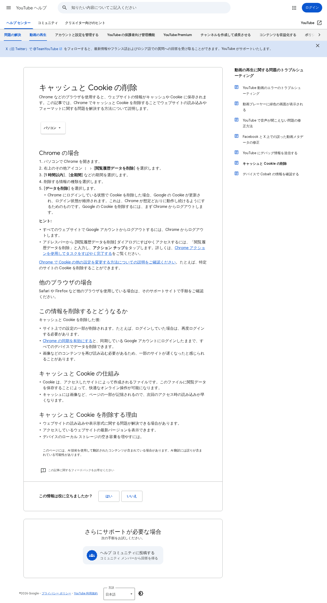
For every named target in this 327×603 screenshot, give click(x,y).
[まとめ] (318, 46)
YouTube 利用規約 (86, 593)
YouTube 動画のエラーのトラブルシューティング (272, 91)
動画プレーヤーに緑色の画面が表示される (273, 107)
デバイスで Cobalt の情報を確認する (271, 174)
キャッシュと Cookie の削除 (265, 163)
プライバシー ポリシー (56, 593)
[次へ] (317, 35)
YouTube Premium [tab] (178, 35)
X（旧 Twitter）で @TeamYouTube (32, 49)
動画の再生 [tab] (38, 35)
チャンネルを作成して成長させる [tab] (226, 35)
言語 (111, 587)
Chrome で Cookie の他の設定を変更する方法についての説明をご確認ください (107, 262)
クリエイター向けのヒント (85, 23)
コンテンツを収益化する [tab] (277, 35)
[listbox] (53, 128)
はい (109, 496)
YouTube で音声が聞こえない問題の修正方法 (272, 123)
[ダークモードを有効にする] (141, 593)
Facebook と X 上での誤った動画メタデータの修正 (273, 140)
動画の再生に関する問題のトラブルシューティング (269, 73)
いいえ (132, 496)
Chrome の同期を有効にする (67, 341)
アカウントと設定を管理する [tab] (77, 35)
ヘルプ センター (18, 23)
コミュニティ (48, 23)
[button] (8, 7)
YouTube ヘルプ (31, 8)
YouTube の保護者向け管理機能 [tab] (131, 35)
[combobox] (150, 7)
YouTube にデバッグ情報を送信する (270, 153)
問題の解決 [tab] (12, 35)
